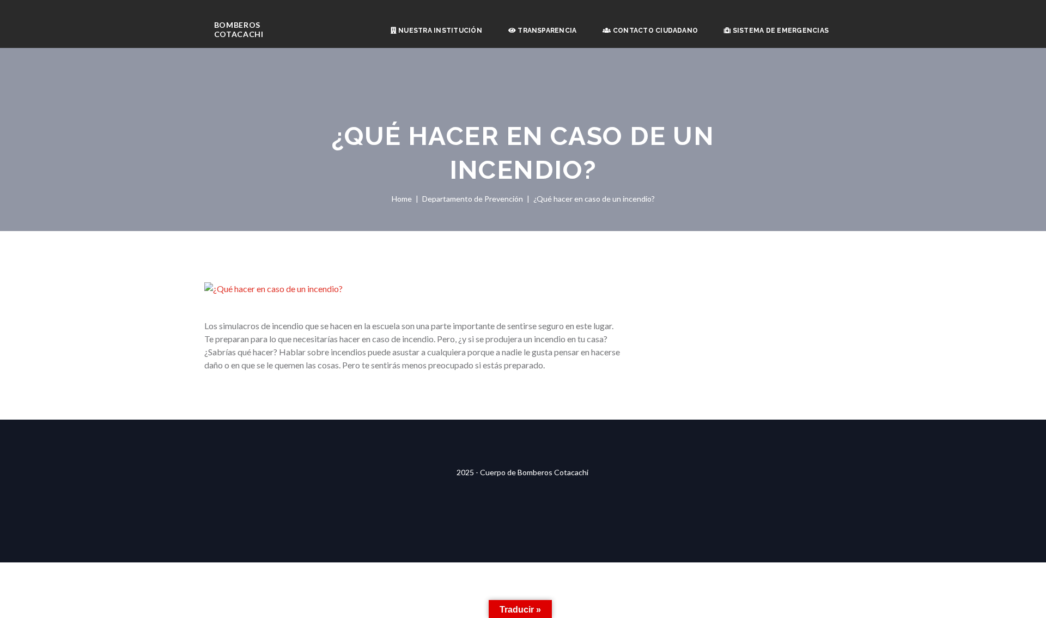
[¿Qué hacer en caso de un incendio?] (414, 288)
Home (402, 198)
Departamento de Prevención (472, 198)
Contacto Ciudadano (654, 30)
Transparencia (546, 30)
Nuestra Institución (439, 30)
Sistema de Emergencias (780, 30)
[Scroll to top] (523, 426)
